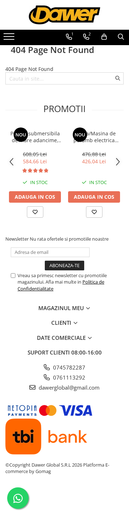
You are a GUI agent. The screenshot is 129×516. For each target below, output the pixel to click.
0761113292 (68, 377)
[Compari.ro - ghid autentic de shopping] (64, 499)
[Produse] (10, 38)
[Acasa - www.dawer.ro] (64, 14)
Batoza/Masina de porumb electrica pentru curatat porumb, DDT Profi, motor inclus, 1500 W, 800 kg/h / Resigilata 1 (94, 137)
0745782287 (68, 367)
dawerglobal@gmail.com (68, 387)
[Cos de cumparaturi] (104, 37)
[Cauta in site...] (121, 37)
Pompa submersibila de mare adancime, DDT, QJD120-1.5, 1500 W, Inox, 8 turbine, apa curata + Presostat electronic (35, 137)
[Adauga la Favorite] (35, 212)
